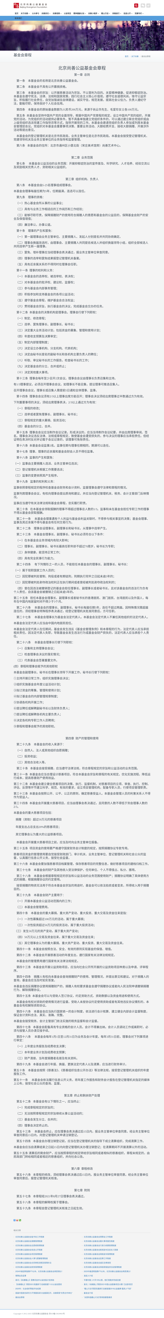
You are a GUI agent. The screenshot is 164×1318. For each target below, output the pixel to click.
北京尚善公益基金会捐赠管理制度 (28, 1241)
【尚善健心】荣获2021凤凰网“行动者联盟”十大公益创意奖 (38, 1284)
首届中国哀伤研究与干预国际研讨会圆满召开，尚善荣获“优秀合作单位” (43, 1293)
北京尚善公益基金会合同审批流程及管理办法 (33, 1262)
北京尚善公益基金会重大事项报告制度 (99, 1241)
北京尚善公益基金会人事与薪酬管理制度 (31, 1258)
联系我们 (18, 18)
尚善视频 (56, 13)
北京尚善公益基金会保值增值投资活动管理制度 (103, 1267)
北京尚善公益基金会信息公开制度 (28, 1249)
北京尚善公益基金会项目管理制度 (28, 1254)
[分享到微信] (20, 1220)
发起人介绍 (88, 1275)
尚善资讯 (45, 13)
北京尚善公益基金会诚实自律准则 (97, 1262)
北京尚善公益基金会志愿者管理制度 (29, 1245)
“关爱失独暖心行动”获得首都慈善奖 (98, 1297)
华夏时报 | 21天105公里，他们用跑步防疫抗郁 (102, 1280)
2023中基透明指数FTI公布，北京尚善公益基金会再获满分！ (108, 1271)
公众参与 (35, 13)
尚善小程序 (92, 13)
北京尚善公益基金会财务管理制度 (28, 1267)
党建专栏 (138, 13)
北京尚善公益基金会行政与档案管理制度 (100, 1245)
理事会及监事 (20, 1275)
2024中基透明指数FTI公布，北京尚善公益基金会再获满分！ (39, 1271)
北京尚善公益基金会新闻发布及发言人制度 (101, 1249)
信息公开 (127, 13)
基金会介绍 (88, 1293)
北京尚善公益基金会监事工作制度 (97, 1258)
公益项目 (67, 13)
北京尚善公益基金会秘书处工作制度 (29, 1236)
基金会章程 (19, 1297)
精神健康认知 (78, 13)
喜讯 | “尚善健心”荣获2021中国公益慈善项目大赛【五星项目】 (109, 1284)
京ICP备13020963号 (57, 1314)
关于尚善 (24, 13)
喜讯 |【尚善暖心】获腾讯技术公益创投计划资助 (34, 1280)
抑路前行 (116, 13)
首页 (16, 13)
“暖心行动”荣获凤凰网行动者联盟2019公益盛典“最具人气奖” (107, 1288)
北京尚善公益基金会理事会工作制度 (98, 1236)
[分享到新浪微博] (17, 1220)
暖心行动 (104, 13)
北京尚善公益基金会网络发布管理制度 (99, 1254)
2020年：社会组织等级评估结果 (28, 1288)
